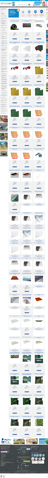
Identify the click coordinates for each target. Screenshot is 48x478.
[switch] (4, 477)
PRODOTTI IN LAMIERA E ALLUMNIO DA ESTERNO (4, 81)
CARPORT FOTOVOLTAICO (4, 32)
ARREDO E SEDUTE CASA (3, 15)
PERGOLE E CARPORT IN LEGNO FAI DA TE (4, 77)
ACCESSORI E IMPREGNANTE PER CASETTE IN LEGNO (3, 23)
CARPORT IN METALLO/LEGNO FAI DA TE (4, 36)
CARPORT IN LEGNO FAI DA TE (4, 34)
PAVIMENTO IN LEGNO (4, 73)
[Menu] (5, 475)
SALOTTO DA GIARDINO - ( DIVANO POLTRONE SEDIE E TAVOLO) (4, 84)
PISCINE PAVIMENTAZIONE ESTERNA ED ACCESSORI (4, 79)
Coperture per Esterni (4, 55)
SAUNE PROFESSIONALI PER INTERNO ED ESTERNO (4, 86)
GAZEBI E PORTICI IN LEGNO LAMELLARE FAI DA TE (4, 63)
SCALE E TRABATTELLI (3, 108)
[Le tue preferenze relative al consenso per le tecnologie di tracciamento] (46, 476)
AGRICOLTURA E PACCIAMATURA (2, 13)
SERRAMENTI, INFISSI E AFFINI (4, 110)
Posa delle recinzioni (3, 456)
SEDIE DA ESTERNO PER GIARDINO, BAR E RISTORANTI (4, 89)
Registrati (2, 457)
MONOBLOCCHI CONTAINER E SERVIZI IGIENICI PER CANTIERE (4, 69)
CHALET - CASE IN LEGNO (4, 52)
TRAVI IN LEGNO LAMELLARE (4, 92)
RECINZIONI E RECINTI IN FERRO (3, 101)
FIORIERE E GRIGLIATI (4, 59)
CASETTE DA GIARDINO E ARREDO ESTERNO (3, 21)
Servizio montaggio (3, 455)
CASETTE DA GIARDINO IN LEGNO (4, 45)
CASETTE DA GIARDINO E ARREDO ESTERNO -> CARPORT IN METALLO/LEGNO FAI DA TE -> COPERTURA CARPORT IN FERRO (22, 19)
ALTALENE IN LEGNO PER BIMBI (4, 25)
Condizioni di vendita (3, 454)
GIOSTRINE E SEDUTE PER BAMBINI (4, 65)
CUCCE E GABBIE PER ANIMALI (4, 57)
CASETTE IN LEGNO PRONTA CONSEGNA (4, 43)
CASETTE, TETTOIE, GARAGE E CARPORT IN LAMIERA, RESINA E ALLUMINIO (4, 50)
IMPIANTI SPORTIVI (3, 97)
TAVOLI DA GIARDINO (4, 90)
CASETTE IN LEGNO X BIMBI (4, 47)
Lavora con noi (2, 458)
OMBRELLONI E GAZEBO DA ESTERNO (4, 71)
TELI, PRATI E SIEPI (3, 113)
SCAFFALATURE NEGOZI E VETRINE (3, 107)
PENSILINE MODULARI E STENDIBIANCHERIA (4, 75)
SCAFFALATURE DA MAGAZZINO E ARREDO (3, 104)
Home (8, 19)
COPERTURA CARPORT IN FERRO (4, 41)
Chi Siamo (2, 453)
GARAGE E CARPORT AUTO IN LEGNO (4, 61)
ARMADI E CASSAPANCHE (4, 27)
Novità (2, 11)
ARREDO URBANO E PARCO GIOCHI (4, 19)
